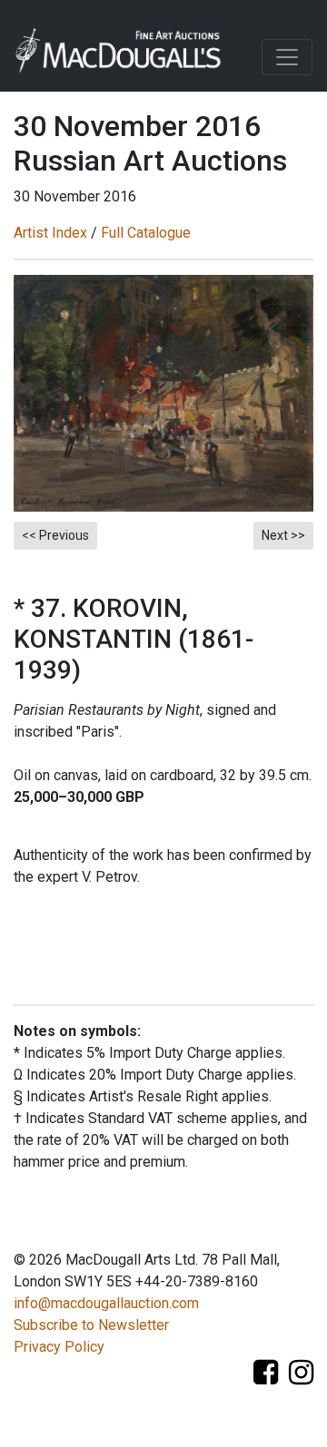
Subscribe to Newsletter (91, 1325)
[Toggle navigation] (287, 57)
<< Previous (55, 535)
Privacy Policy (59, 1346)
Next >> (283, 535)
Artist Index (50, 232)
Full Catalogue (146, 232)
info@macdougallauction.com (106, 1303)
